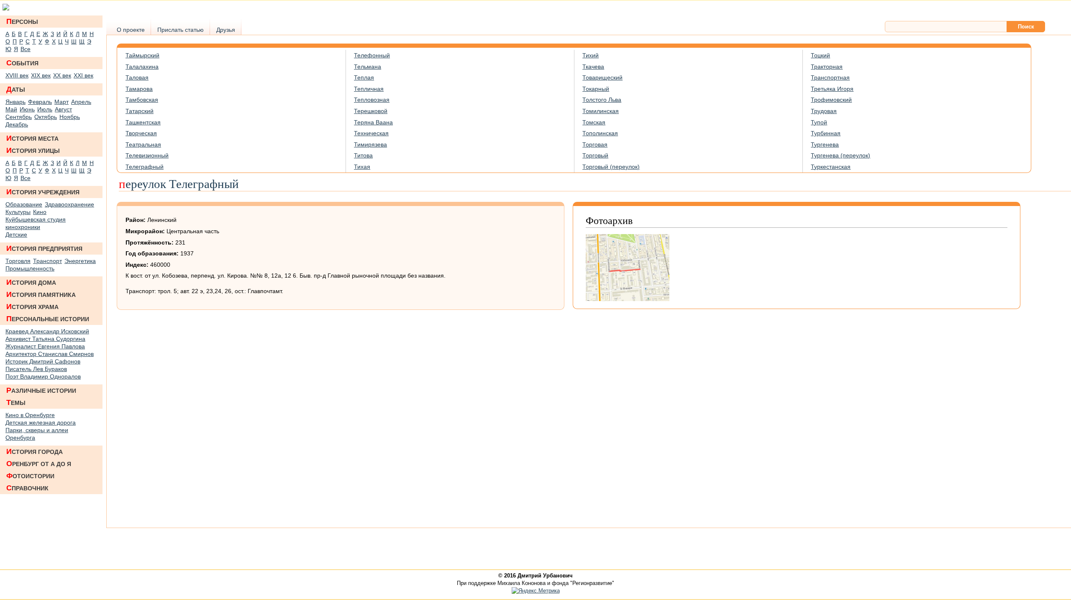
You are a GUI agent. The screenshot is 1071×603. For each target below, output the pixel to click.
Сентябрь (18, 116)
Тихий (590, 55)
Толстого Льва (601, 99)
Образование (23, 204)
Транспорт (47, 261)
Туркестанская (831, 166)
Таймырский (142, 55)
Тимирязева (370, 144)
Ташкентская (143, 122)
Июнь (27, 109)
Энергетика (80, 261)
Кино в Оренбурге (30, 415)
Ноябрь (69, 116)
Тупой (819, 122)
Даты (15, 89)
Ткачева (593, 66)
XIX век (41, 75)
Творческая (141, 133)
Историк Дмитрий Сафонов (42, 361)
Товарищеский (602, 77)
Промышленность (29, 268)
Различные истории (41, 390)
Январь (15, 101)
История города (34, 451)
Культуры (18, 212)
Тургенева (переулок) (840, 155)
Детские (16, 234)
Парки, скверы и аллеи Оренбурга (36, 434)
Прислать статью (180, 29)
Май (11, 109)
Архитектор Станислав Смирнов (49, 353)
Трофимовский (831, 99)
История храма (32, 306)
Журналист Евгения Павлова (45, 346)
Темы (16, 402)
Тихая (362, 166)
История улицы (33, 150)
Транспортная (830, 77)
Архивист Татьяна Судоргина (45, 338)
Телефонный (372, 55)
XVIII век (16, 75)
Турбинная (825, 133)
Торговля (18, 261)
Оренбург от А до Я (38, 463)
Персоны (22, 21)
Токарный (595, 88)
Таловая (137, 77)
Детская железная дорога (40, 422)
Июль (44, 109)
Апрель (81, 101)
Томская (593, 122)
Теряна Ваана (373, 122)
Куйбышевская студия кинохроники (35, 223)
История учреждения (42, 192)
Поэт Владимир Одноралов (43, 376)
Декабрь (16, 124)
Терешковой (370, 111)
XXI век (83, 75)
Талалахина (142, 66)
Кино (39, 212)
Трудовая (824, 111)
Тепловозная (371, 99)
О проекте (131, 29)
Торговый (595, 155)
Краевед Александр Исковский (47, 331)
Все (25, 49)
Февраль (40, 101)
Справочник (27, 488)
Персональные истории (47, 318)
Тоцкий (820, 55)
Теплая (364, 77)
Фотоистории (30, 476)
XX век (62, 75)
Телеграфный (145, 166)
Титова (363, 155)
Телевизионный (147, 155)
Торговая (594, 144)
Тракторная (827, 66)
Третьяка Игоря (832, 88)
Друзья (225, 29)
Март (61, 101)
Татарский (140, 111)
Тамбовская (142, 99)
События (22, 63)
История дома (31, 282)
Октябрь (45, 116)
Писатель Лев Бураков (36, 369)
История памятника (41, 294)
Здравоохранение (69, 204)
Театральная (143, 144)
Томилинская (600, 111)
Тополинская (600, 133)
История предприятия (44, 248)
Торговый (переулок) (611, 166)
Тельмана (367, 66)
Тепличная (369, 88)
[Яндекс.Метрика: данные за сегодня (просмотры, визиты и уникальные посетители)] (536, 591)
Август (63, 109)
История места (32, 138)
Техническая (371, 133)
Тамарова (139, 88)
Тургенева (825, 144)
